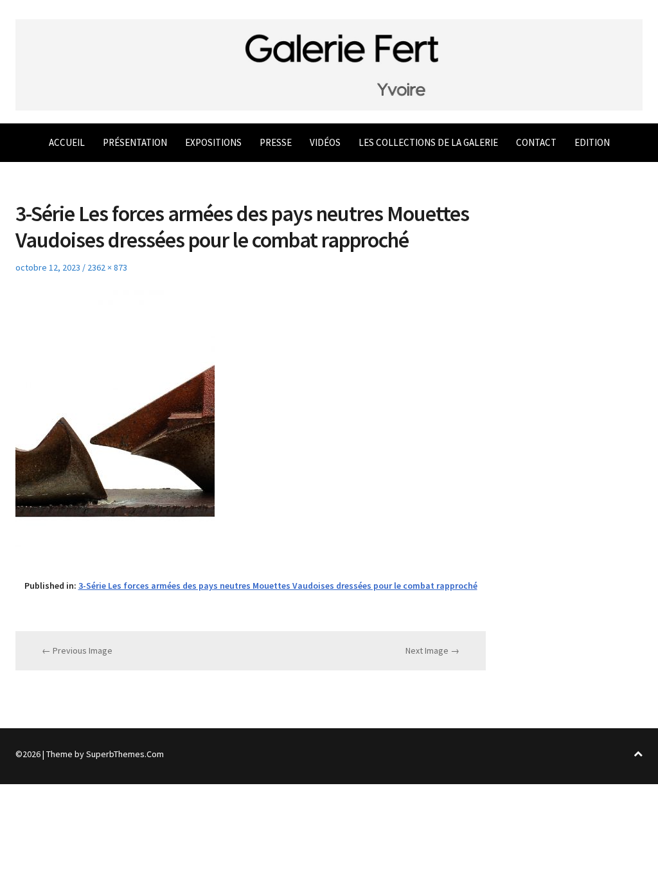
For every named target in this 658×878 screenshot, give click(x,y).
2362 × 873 (107, 267)
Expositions (213, 142)
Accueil (67, 142)
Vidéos (325, 142)
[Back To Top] (638, 754)
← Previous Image (77, 650)
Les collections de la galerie (428, 142)
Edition (592, 142)
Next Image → (432, 650)
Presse (276, 142)
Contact (536, 142)
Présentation (135, 142)
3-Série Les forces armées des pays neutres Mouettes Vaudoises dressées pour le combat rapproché (277, 585)
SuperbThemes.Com (125, 754)
